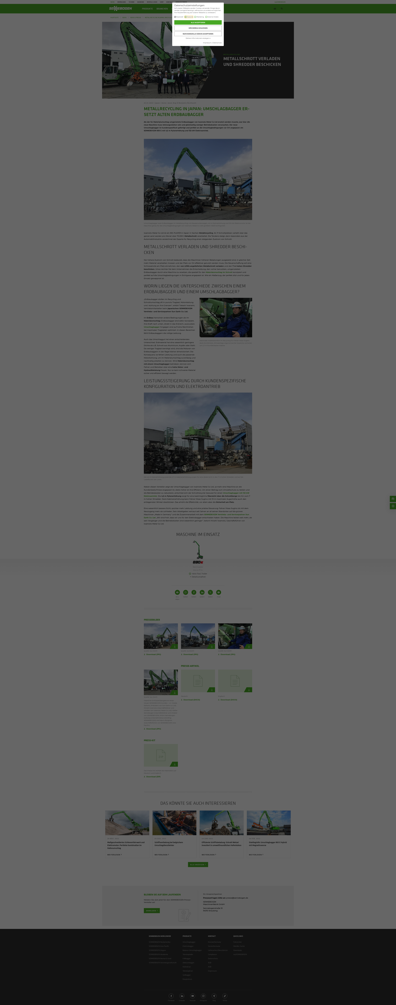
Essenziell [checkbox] (179, 17)
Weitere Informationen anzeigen (197, 38)
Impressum (207, 43)
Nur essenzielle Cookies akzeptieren (198, 34)
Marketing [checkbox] (200, 17)
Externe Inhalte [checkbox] (213, 17)
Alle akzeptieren (198, 22)
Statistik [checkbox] (190, 17)
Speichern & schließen (198, 28)
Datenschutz (217, 43)
